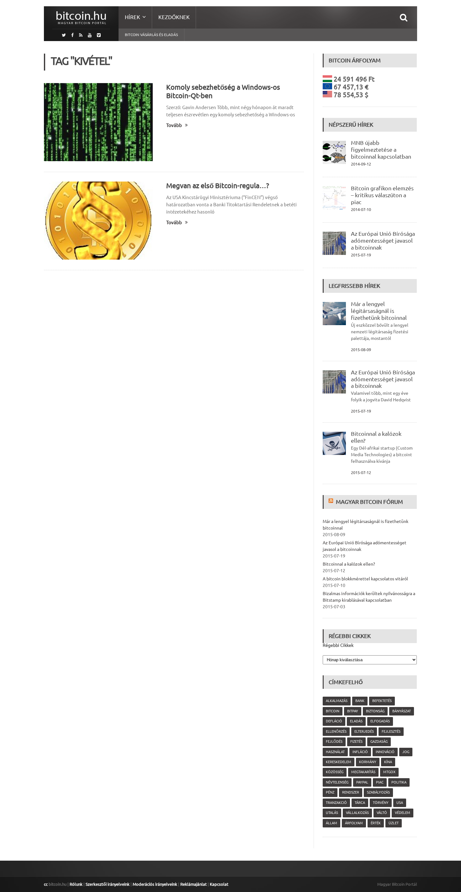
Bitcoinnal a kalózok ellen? (349, 564)
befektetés (382, 701)
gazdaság (379, 741)
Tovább (174, 125)
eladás (356, 721)
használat (335, 752)
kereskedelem (338, 762)
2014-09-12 (361, 164)
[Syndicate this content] (332, 502)
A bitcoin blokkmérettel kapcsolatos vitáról (365, 578)
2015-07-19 (361, 255)
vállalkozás (357, 813)
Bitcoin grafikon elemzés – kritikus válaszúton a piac (382, 195)
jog (405, 752)
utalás (332, 813)
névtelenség (337, 782)
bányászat (401, 711)
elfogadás (380, 721)
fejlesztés (391, 731)
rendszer (350, 792)
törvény (381, 803)
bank (359, 701)
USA (399, 803)
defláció (334, 721)
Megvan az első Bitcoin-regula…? (217, 185)
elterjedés (364, 731)
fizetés (356, 741)
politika (398, 782)
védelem (402, 813)
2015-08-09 (361, 349)
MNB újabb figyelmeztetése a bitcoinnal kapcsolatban (381, 150)
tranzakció (336, 803)
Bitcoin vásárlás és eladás (151, 35)
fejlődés (334, 741)
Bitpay (352, 711)
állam (331, 823)
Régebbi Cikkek (338, 645)
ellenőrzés (336, 731)
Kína (388, 762)
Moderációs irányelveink (155, 884)
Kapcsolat (219, 884)
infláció (360, 752)
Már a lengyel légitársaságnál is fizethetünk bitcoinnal (379, 311)
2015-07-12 (361, 472)
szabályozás (378, 792)
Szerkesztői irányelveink (108, 884)
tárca (360, 803)
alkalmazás (336, 701)
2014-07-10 (361, 209)
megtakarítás (363, 772)
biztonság (375, 711)
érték (376, 823)
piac (380, 782)
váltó (382, 813)
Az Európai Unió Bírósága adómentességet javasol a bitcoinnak (383, 240)
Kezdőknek (174, 17)
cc (46, 884)
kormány (367, 762)
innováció (385, 752)
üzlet (394, 823)
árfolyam (354, 823)
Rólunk (76, 884)
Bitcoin (332, 711)
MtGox (389, 772)
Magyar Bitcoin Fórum (369, 502)
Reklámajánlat (193, 884)
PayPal (362, 782)
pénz (330, 792)
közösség (334, 772)
